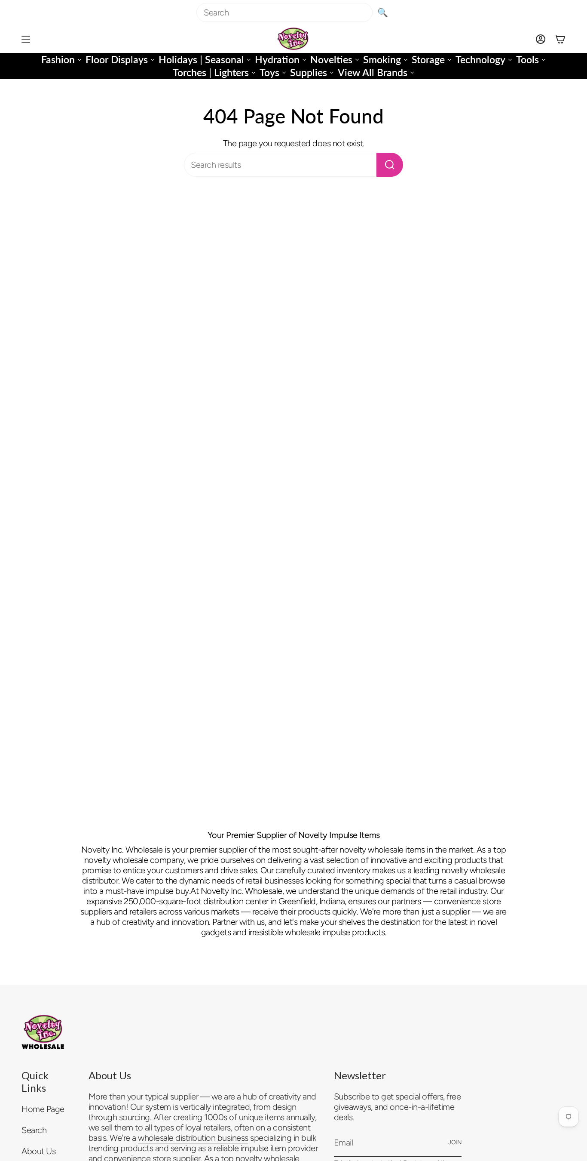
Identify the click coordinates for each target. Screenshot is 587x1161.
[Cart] (560, 39)
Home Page (42, 1109)
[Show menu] (25, 39)
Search (33, 1130)
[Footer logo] (42, 1031)
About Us (38, 1151)
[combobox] (284, 12)
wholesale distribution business (193, 1138)
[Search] (389, 165)
